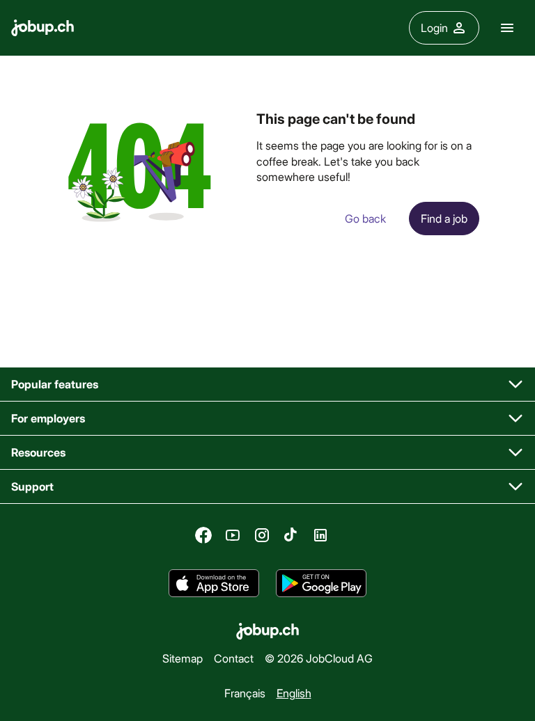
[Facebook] (203, 535)
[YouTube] (233, 535)
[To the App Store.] (214, 583)
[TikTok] (291, 535)
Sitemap (182, 658)
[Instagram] (262, 535)
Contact (234, 658)
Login (434, 27)
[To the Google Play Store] (321, 583)
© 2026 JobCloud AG (319, 658)
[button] (267, 384)
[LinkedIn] (320, 535)
